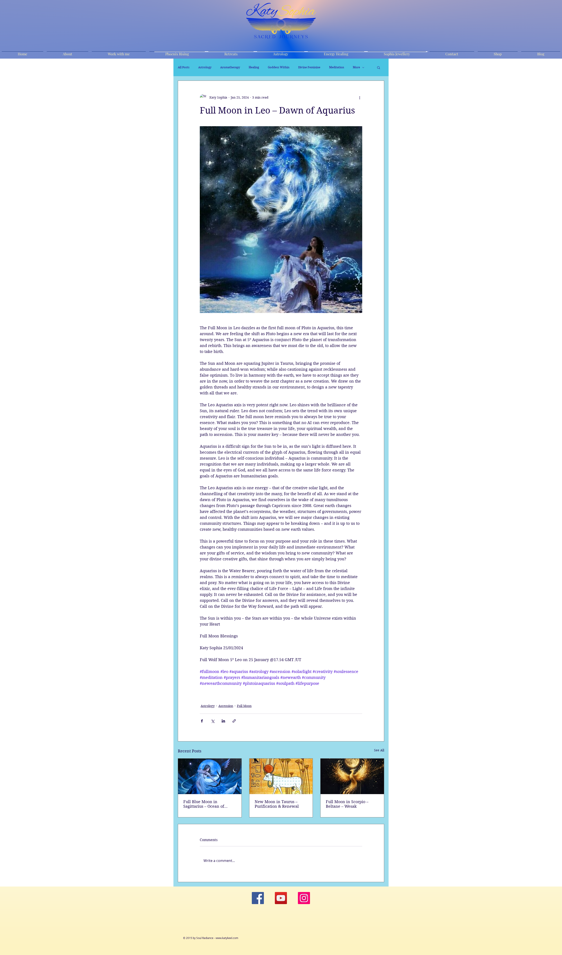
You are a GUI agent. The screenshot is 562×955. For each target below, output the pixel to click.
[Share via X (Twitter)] (213, 721)
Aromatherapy (230, 67)
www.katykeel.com (227, 938)
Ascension (225, 706)
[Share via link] (234, 721)
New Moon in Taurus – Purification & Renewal (277, 804)
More (356, 67)
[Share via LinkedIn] (223, 721)
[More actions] (359, 97)
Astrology (204, 67)
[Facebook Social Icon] (258, 898)
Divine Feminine (309, 67)
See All (379, 750)
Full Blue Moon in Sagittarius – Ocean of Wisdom (203, 804)
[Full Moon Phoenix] (352, 776)
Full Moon (244, 706)
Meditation (336, 67)
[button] (378, 67)
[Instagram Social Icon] (304, 898)
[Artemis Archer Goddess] (209, 776)
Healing (254, 67)
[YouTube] (281, 898)
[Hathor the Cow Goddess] (281, 776)
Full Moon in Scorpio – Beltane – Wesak (347, 804)
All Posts (183, 67)
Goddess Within (278, 67)
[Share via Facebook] (202, 721)
